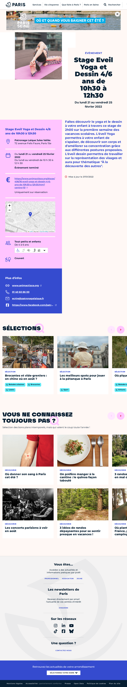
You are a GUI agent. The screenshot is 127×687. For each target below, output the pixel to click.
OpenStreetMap (44, 231)
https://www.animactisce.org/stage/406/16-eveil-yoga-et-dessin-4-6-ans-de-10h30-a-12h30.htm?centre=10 (35, 183)
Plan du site (114, 684)
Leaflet (31, 231)
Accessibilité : (44, 684)
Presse (68, 684)
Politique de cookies (96, 684)
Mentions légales (15, 684)
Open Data (79, 684)
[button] (30, 214)
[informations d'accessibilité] (31, 250)
